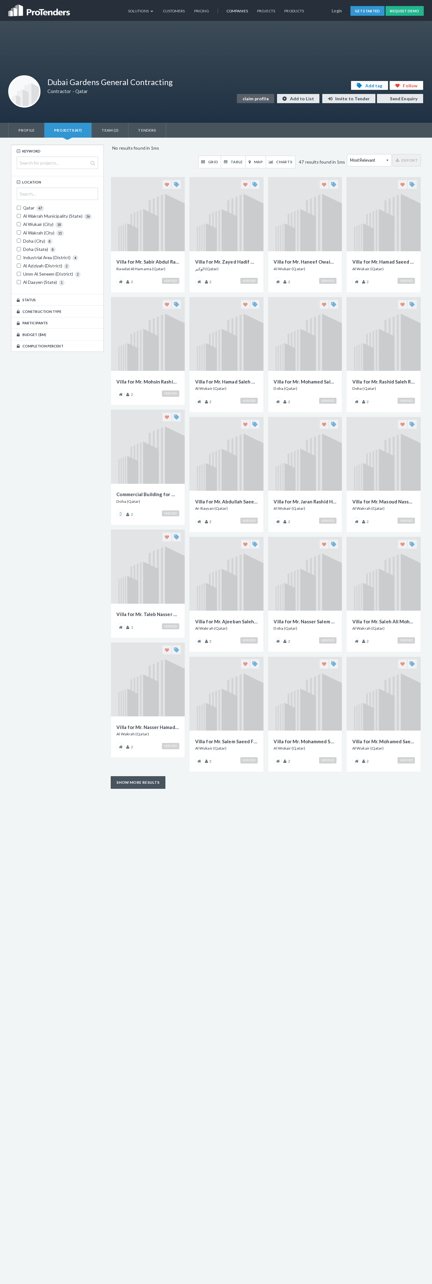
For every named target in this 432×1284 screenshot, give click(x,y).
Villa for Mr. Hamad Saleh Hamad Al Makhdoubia (226, 381)
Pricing (201, 11)
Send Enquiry (403, 98)
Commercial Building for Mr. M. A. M (147, 494)
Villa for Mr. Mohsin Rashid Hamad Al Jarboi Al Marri (147, 381)
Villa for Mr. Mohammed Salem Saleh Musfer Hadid (305, 741)
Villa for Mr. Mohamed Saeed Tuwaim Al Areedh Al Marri (383, 741)
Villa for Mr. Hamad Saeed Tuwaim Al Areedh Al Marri (383, 262)
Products (294, 11)
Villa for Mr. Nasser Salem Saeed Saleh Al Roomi (305, 621)
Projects (266, 11)
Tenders (147, 130)
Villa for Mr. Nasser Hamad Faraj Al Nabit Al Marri (147, 727)
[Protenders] (39, 8)
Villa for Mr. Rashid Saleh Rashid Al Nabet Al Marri (383, 381)
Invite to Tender (352, 98)
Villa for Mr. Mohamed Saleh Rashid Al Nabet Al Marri (305, 381)
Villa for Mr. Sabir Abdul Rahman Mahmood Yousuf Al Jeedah (147, 262)
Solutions (138, 11)
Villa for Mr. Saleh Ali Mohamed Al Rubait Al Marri (383, 621)
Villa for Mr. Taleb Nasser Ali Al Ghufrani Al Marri (147, 614)
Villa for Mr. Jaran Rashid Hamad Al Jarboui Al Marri (305, 501)
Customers (174, 11)
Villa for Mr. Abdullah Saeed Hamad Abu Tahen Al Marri (226, 501)
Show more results (137, 782)
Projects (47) (68, 130)
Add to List (301, 98)
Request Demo (404, 11)
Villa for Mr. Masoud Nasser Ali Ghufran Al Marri (383, 501)
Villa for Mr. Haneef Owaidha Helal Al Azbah (305, 262)
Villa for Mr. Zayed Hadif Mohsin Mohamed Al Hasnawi (226, 262)
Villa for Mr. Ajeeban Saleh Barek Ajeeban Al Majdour (226, 621)
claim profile (256, 98)
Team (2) (110, 130)
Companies (237, 11)
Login (337, 10)
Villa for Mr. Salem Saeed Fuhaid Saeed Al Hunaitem (226, 741)
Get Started (367, 11)
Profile (26, 130)
